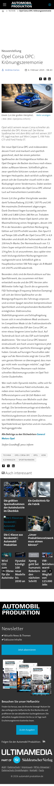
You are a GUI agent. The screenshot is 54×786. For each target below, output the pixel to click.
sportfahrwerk (27, 460)
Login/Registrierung (50, 4)
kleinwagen (9, 460)
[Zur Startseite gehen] (21, 4)
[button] (4, 571)
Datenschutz (13, 767)
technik (7, 455)
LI (45, 741)
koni (43, 455)
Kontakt (33, 770)
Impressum (27, 767)
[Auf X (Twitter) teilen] (45, 79)
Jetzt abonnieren (27, 649)
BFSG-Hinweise (41, 767)
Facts (41, 770)
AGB (4, 767)
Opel (12, 438)
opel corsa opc (22, 455)
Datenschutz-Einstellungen (15, 770)
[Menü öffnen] (4, 4)
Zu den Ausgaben (27, 730)
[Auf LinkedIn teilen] (50, 79)
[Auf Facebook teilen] (41, 79)
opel (35, 455)
